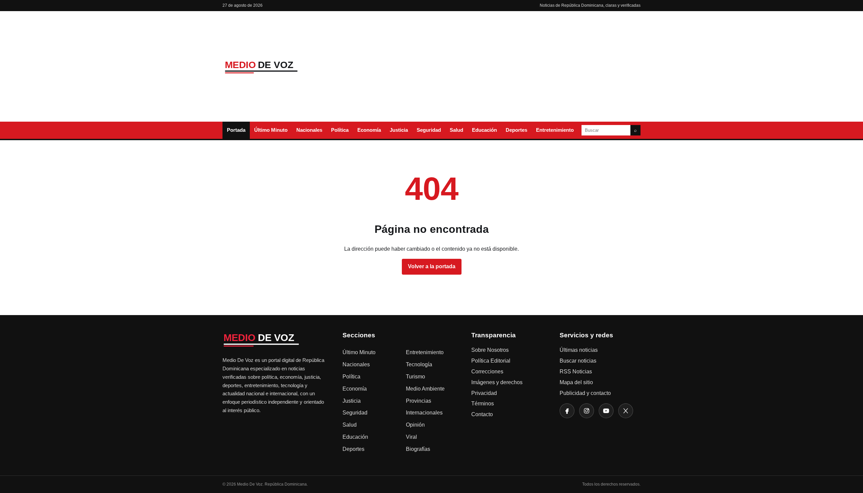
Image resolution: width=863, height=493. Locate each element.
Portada (236, 130)
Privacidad (484, 393)
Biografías (418, 449)
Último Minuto (271, 130)
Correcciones (487, 371)
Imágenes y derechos (497, 382)
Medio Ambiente (425, 389)
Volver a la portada (431, 266)
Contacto (482, 414)
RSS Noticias (576, 371)
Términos (482, 403)
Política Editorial (490, 361)
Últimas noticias (579, 350)
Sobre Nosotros (490, 350)
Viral (411, 437)
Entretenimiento (555, 130)
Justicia (399, 130)
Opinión (415, 425)
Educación (484, 130)
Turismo (415, 376)
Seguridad (429, 130)
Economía (369, 130)
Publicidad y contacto (585, 393)
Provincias (418, 401)
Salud (456, 130)
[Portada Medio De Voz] (273, 67)
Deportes (516, 130)
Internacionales (424, 412)
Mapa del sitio (576, 382)
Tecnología (419, 364)
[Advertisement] (486, 66)
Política (340, 130)
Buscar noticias (578, 361)
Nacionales (309, 130)
